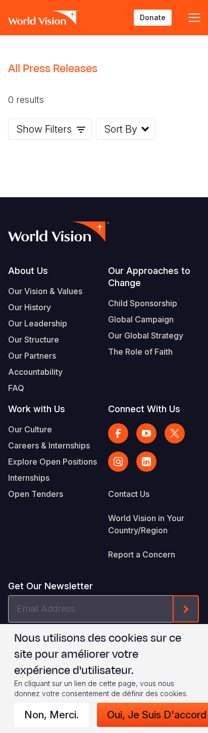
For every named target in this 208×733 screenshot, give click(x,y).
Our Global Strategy (145, 335)
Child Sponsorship (142, 303)
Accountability (35, 372)
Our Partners (32, 356)
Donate (153, 17)
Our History (29, 307)
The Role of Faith (140, 352)
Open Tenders (35, 494)
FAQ (16, 388)
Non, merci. (51, 715)
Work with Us (36, 409)
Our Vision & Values (45, 291)
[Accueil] (43, 18)
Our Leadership (37, 323)
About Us (28, 270)
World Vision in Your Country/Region (146, 524)
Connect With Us (144, 409)
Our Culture (30, 429)
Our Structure (33, 339)
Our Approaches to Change (149, 276)
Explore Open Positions (52, 462)
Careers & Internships (49, 445)
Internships (28, 478)
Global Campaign (141, 319)
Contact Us (128, 494)
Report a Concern (141, 554)
